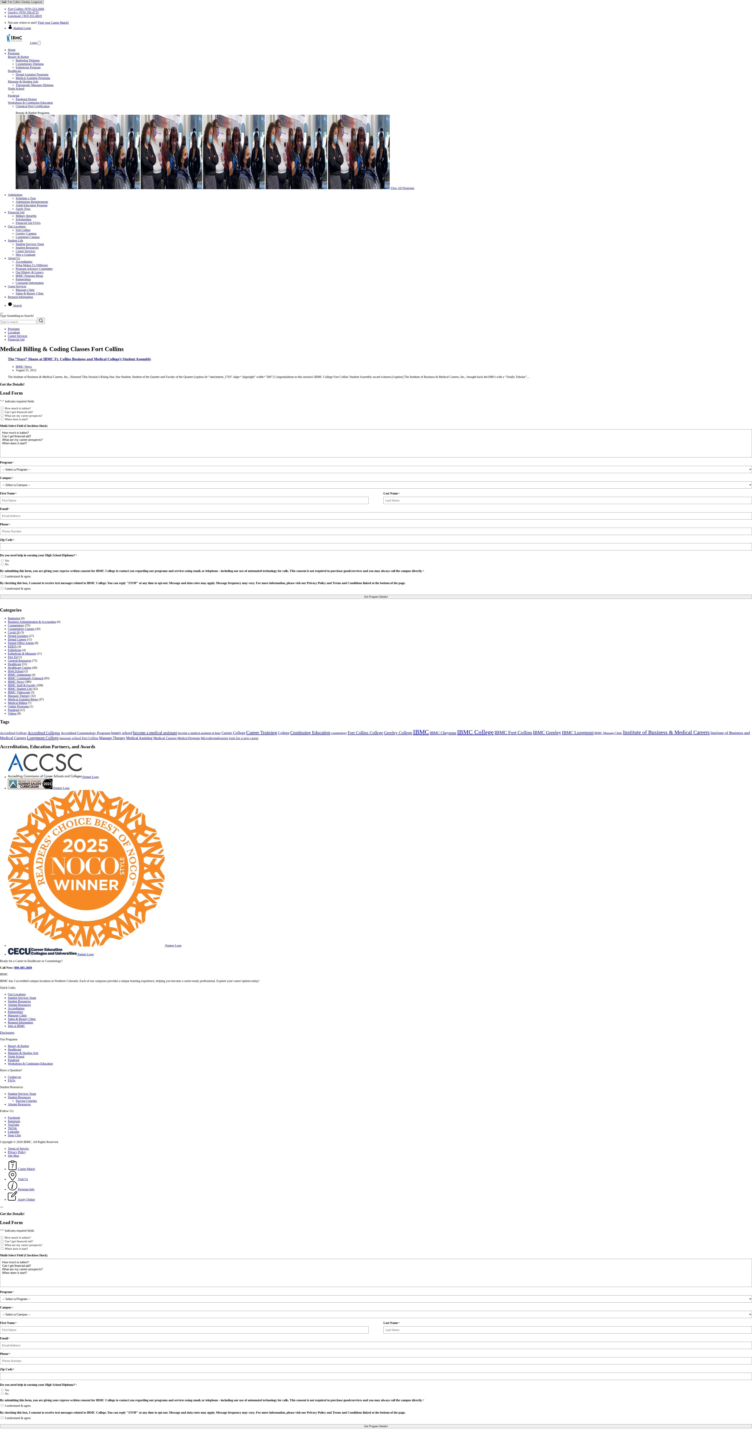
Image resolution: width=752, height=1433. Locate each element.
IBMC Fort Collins (513, 732)
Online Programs (18, 706)
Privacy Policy (17, 1152)
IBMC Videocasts (19, 692)
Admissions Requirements (32, 201)
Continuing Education (310, 732)
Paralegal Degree (26, 99)
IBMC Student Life (20, 688)
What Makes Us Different (32, 265)
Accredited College (13, 733)
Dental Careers (17, 639)
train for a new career (243, 738)
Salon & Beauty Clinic (30, 293)
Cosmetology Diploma (30, 64)
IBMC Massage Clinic (608, 733)
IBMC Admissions (19, 674)
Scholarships (23, 219)
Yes (7, 560)
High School (16, 671)
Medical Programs (188, 738)
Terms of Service (18, 1148)
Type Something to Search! (17, 315)
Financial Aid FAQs (28, 223)
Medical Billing (17, 703)
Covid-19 (14, 632)
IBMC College (475, 732)
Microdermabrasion (214, 738)
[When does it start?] (376, 443)
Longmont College (43, 738)
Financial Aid (16, 212)
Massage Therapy (19, 696)
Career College (233, 733)
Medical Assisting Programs (33, 78)
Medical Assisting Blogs (23, 699)
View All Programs (402, 188)
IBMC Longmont (578, 732)
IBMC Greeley (547, 732)
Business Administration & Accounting (32, 621)
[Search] (41, 321)
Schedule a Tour (26, 198)
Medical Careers (165, 738)
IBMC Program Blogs (29, 275)
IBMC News (24, 366)
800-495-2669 (23, 967)
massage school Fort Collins (78, 738)
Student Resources (27, 247)
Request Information (20, 297)
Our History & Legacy (30, 272)
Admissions (15, 194)
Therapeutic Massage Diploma (34, 85)
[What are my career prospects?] (376, 440)
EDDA (12, 646)
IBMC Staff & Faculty (22, 685)
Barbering (14, 618)
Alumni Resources (19, 1005)
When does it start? (16, 419)
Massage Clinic (25, 290)
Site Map (13, 1155)
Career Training (261, 732)
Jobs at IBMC (16, 1026)
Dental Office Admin (21, 643)
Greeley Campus (26, 233)
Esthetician (14, 650)
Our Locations (17, 226)
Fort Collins (23, 230)
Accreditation (24, 261)
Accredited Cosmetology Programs (85, 733)
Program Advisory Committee (34, 268)
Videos (12, 713)
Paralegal (13, 95)
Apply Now (23, 209)
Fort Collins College (365, 732)
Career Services (25, 251)
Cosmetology (16, 625)
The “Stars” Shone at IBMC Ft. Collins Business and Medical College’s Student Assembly (79, 359)
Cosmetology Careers (21, 629)
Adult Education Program (31, 205)
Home (11, 50)
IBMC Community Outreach (25, 678)
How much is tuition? (18, 408)
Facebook (14, 1117)
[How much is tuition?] (376, 433)
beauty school (121, 733)
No (7, 564)
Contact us (14, 1077)
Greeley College (398, 732)
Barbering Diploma (28, 60)
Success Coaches (26, 1100)
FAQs (11, 1080)
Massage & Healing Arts (23, 81)
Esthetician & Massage (22, 653)
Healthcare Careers (19, 667)
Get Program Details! (376, 596)
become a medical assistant (155, 732)
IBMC (421, 731)
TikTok (12, 1128)
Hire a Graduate (25, 254)
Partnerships (23, 279)
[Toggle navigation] (39, 43)
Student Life (15, 240)
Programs (14, 53)
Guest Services (17, 286)
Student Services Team (30, 244)
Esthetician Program (28, 67)
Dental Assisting (18, 636)
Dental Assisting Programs (32, 74)
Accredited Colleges (44, 733)
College (283, 733)
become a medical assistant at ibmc (199, 733)
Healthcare (14, 71)
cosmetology (339, 733)
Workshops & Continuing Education (30, 102)
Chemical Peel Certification (33, 106)
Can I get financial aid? (19, 412)
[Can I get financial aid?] (376, 436)
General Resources (19, 660)
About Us (14, 258)
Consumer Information (30, 283)
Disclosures (7, 1032)
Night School (16, 88)
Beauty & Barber (18, 57)
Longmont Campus (28, 237)
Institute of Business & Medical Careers (666, 732)
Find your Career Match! (53, 22)
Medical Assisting (139, 738)
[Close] (1, 313)
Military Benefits (26, 216)
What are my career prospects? (23, 415)
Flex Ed (13, 657)
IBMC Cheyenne (443, 733)
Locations (14, 332)
